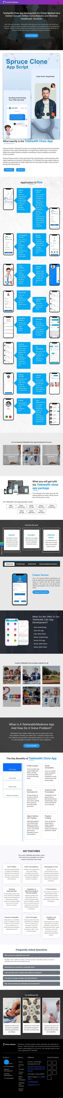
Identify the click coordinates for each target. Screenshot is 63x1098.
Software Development (8, 1074)
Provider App (20, 564)
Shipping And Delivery (21, 1084)
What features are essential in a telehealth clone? (20, 967)
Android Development (8, 1062)
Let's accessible (31, 745)
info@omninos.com (33, 1085)
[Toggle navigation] (57, 2)
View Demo (8, 170)
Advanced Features (12, 795)
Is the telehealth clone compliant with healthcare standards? (23, 972)
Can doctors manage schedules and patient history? (21, 978)
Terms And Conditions (22, 1078)
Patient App (9, 564)
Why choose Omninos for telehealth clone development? (22, 983)
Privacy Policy (21, 1073)
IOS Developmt (9, 1066)
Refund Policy (21, 1089)
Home (20, 1062)
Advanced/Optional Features (48, 564)
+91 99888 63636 (33, 1082)
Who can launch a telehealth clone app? (17, 955)
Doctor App (12, 778)
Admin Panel (32, 564)
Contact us (21, 1065)
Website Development (8, 1070)
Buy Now (20, 170)
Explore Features (31, 35)
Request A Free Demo (41, 592)
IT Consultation (9, 1078)
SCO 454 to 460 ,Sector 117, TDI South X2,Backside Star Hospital (36, 1069)
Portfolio (21, 1069)
